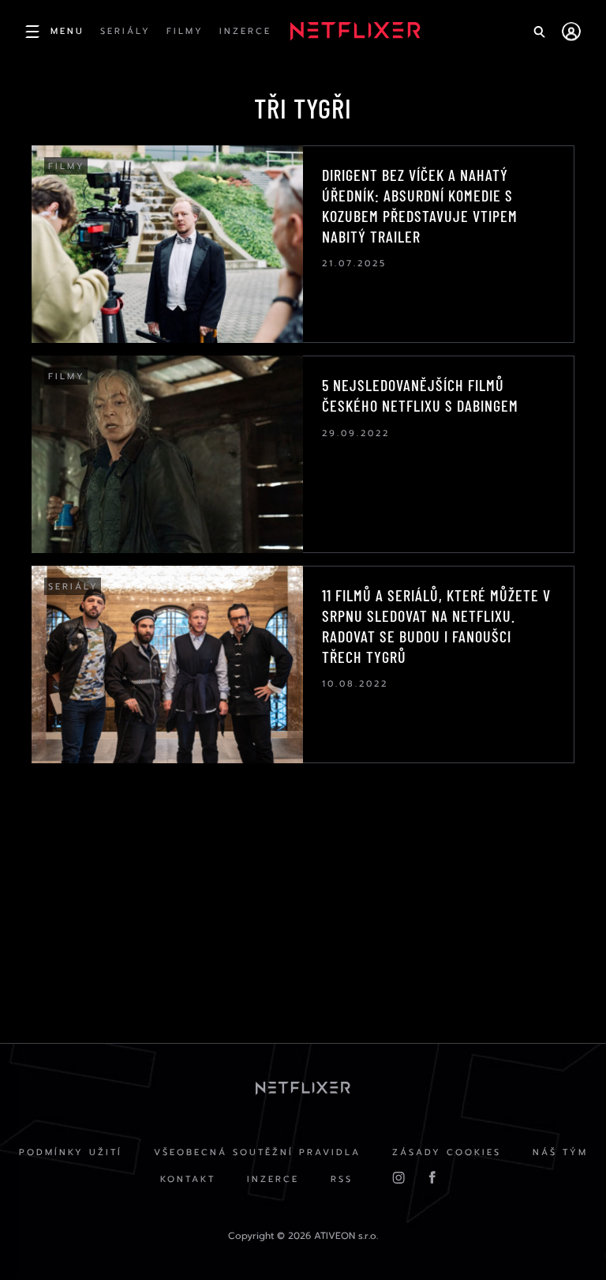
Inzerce (273, 1179)
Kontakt (187, 1179)
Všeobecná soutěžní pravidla (257, 1152)
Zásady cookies (446, 1152)
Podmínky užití (70, 1152)
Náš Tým (560, 1152)
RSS (342, 1179)
